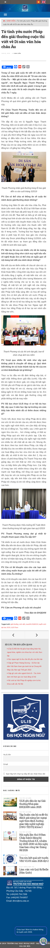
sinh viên (22, 624)
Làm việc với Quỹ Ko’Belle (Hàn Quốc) (33, 871)
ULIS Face (14, 627)
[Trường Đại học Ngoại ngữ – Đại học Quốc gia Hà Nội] (25, 8)
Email (5, 764)
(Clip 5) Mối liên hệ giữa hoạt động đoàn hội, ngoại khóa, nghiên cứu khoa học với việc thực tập (24, 652)
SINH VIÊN (11, 21)
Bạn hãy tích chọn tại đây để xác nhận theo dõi (25, 774)
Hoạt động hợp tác (26, 867)
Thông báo (23, 855)
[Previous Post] (13, 635)
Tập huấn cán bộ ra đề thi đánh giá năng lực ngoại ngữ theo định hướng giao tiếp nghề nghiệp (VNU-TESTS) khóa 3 (33, 821)
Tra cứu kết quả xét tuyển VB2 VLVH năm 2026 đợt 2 (33, 859)
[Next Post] (37, 635)
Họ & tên (7, 754)
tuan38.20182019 (32, 624)
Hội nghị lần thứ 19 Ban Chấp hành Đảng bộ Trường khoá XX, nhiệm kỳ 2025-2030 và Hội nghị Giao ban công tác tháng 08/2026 (33, 842)
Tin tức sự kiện (25, 798)
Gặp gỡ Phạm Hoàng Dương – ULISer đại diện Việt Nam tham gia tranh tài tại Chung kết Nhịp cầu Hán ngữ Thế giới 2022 (24, 666)
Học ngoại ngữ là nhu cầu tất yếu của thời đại (25, 659)
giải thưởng (15, 624)
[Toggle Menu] (5, 15)
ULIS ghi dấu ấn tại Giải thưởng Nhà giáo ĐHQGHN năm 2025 (32, 803)
